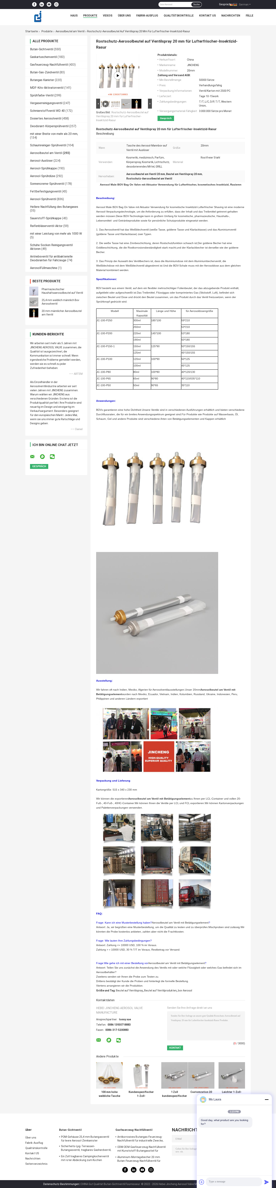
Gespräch (225, 4)
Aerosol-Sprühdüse (42, 176)
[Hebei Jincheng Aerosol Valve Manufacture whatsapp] (44, 456)
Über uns (124, 15)
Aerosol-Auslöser (41, 160)
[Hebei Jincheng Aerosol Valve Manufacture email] (34, 456)
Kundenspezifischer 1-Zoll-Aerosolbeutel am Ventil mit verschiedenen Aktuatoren (141, 1094)
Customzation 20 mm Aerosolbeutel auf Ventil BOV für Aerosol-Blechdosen (201, 1094)
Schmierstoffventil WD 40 (47, 111)
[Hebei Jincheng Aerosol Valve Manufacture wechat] (54, 456)
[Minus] (266, 1099)
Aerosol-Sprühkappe (43, 168)
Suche (196, 4)
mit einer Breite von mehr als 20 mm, (54, 134)
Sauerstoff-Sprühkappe (45, 218)
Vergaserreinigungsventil (46, 103)
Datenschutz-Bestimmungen (61, 1184)
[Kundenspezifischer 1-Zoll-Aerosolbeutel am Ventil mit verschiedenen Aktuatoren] (141, 1075)
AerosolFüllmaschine (43, 268)
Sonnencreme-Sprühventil (47, 183)
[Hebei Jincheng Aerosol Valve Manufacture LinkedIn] (41, 4)
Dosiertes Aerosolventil (45, 118)
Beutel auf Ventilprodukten (160, 990)
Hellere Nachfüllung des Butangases (54, 207)
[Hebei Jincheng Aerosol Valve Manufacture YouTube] (49, 4)
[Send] (267, 1182)
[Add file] (201, 1182)
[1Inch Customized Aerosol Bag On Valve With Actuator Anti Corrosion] (117, 75)
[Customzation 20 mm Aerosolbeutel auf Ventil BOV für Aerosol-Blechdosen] (201, 1075)
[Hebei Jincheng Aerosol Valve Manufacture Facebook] (34, 4)
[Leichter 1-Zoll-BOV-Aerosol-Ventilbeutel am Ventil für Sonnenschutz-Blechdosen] (232, 1075)
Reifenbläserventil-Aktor (46, 226)
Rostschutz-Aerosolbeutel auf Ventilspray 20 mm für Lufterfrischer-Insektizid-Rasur (122, 116)
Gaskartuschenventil (43, 57)
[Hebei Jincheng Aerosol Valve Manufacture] (38, 16)
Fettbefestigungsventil (45, 191)
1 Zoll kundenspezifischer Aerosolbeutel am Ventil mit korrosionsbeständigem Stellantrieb (174, 1094)
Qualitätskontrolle (179, 15)
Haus (74, 15)
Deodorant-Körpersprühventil (49, 126)
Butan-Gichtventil (41, 49)
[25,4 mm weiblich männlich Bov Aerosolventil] (34, 301)
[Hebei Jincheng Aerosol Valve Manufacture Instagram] (56, 4)
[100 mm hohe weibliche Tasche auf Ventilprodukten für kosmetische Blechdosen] (109, 1075)
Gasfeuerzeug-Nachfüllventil (49, 64)
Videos (107, 15)
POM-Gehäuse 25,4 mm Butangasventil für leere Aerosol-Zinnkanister (85, 1138)
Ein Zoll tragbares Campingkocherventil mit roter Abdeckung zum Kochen (85, 1158)
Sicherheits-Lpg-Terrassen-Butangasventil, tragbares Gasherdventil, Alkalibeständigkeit (86, 1149)
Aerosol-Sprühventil (43, 199)
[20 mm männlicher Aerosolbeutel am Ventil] (34, 312)
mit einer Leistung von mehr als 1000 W (56, 233)
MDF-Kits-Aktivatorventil (46, 87)
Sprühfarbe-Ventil (42, 95)
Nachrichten (230, 15)
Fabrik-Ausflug (147, 15)
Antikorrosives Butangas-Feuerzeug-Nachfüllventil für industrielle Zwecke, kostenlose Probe (140, 1139)
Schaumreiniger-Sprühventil (48, 145)
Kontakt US (207, 15)
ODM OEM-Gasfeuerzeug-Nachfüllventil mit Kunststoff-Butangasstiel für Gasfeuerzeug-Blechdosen (141, 1149)
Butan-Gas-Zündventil (44, 72)
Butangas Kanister (42, 80)
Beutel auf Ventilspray (129, 990)
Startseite (31, 31)
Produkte (90, 15)
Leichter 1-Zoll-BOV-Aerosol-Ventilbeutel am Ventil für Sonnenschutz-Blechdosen (232, 1094)
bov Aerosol (185, 990)
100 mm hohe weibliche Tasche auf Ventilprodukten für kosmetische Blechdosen (109, 1094)
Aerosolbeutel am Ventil (70, 31)
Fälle (249, 15)
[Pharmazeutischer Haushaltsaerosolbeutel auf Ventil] (34, 291)
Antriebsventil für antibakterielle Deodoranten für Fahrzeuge (51, 258)
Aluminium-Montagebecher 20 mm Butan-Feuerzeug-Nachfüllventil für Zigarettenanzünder (139, 1159)
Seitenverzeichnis (36, 1163)
